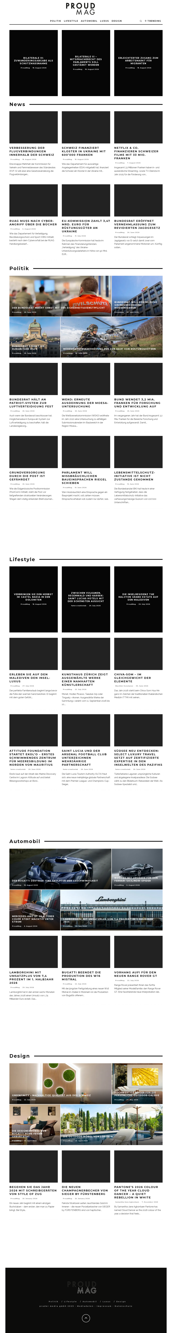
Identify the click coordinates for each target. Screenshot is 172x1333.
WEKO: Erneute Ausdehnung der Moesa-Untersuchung (85, 403)
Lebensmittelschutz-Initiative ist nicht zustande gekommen (134, 476)
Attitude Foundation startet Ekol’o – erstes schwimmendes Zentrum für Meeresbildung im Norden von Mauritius (32, 757)
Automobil (89, 21)
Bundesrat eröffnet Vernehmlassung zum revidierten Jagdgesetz (137, 224)
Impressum (104, 1306)
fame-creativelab (18, 769)
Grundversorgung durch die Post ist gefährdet (27, 476)
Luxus (104, 21)
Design (117, 21)
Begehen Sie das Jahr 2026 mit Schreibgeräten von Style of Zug (33, 1190)
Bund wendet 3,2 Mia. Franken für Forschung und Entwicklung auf (137, 403)
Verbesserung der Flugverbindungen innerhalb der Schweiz (31, 151)
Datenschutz (124, 1306)
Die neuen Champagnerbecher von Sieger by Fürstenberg (85, 1190)
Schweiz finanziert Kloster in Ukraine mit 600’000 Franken (84, 151)
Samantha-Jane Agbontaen (127, 1202)
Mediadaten (85, 1306)
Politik (55, 21)
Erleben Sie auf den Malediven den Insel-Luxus (29, 678)
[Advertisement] (86, 532)
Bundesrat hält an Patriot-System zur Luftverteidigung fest (31, 403)
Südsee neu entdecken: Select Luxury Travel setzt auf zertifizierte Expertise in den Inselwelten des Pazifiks (138, 757)
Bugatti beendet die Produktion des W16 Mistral (81, 976)
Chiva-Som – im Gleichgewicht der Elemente (132, 678)
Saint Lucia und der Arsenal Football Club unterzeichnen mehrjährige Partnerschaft (84, 757)
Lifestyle (71, 21)
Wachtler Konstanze (124, 686)
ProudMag (15, 159)
